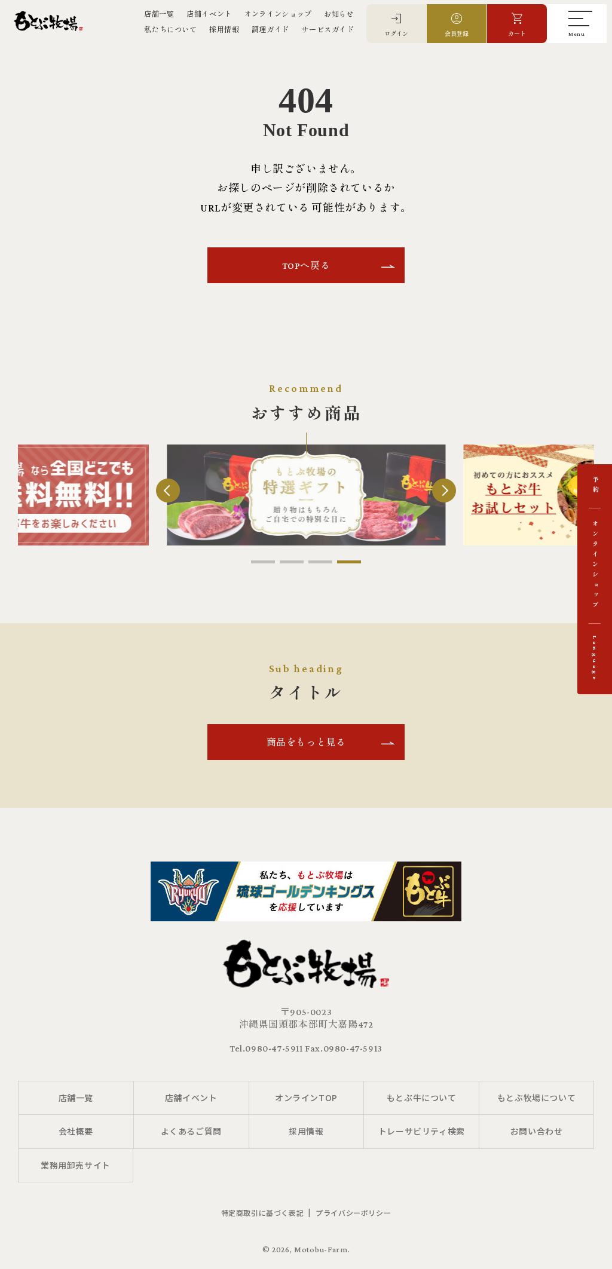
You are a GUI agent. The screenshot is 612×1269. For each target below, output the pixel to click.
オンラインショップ (277, 14)
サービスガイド (327, 30)
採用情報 (224, 30)
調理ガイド (270, 30)
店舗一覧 (159, 14)
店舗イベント (209, 14)
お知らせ (339, 14)
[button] (263, 561)
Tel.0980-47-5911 (266, 1048)
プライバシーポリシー (353, 1212)
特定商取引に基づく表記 (262, 1212)
